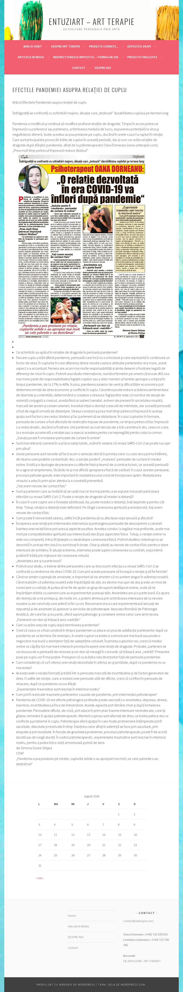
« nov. (40, 878)
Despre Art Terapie (65, 46)
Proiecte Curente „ (103, 46)
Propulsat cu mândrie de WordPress (66, 984)
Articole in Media (31, 57)
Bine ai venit (32, 46)
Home (72, 916)
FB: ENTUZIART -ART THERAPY (142, 961)
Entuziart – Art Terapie (92, 21)
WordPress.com (133, 984)
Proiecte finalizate (142, 57)
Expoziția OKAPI (139, 46)
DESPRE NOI (103, 68)
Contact (78, 68)
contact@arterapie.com (138, 921)
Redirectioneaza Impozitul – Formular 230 (85, 57)
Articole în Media (78, 926)
